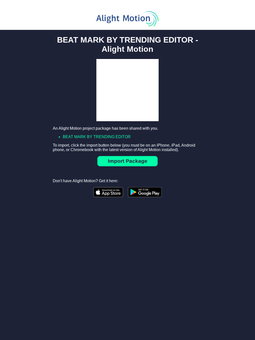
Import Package (127, 161)
